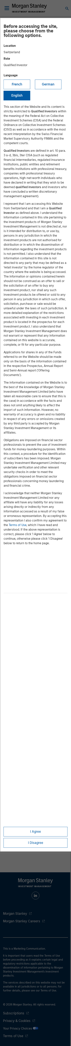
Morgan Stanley (15, 914)
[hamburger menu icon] (7, 8)
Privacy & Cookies (16, 1021)
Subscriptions (13, 1013)
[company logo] (29, 8)
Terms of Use (17, 525)
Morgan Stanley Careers (21, 921)
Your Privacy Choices (18, 1028)
